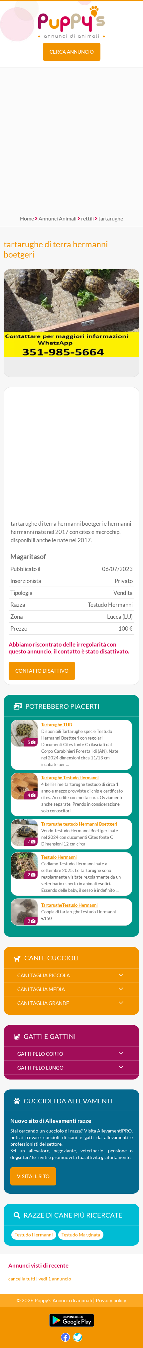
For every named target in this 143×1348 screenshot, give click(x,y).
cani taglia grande (43, 1003)
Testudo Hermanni (59, 857)
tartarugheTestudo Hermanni (69, 905)
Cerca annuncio (72, 52)
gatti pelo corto (40, 1054)
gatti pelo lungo (40, 1068)
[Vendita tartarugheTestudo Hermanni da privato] (24, 912)
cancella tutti (21, 1278)
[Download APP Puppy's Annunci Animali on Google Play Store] (71, 1325)
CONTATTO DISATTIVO (42, 671)
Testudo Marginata (81, 1234)
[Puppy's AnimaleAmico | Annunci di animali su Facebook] (65, 1338)
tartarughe (110, 218)
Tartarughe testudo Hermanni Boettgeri (79, 824)
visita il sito (33, 1176)
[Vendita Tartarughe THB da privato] (24, 733)
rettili (87, 218)
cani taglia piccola (43, 975)
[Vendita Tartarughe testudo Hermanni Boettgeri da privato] (24, 832)
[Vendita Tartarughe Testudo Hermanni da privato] (24, 786)
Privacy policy (111, 1300)
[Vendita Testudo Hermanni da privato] (24, 865)
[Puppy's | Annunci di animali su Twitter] (77, 1338)
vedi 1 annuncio (55, 1278)
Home (27, 218)
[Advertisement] (71, 139)
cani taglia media (41, 989)
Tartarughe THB (56, 724)
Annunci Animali (57, 218)
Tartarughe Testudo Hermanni (70, 777)
